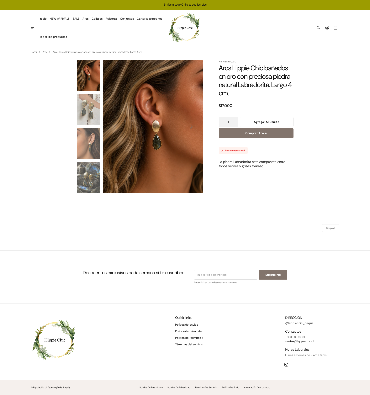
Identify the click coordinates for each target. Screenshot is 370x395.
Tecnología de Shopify (59, 387)
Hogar (34, 52)
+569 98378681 (295, 337)
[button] (318, 28)
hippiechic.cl (39, 387)
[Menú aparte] (34, 28)
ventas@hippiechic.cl (299, 341)
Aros (45, 52)
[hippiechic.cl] (185, 28)
